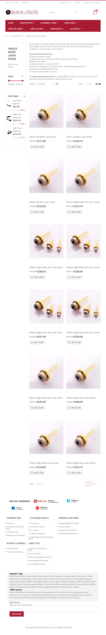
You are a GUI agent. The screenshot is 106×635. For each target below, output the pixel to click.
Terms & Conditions (15, 552)
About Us (11, 523)
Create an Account (92, 3)
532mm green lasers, (64, 579)
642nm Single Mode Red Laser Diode (46, 332)
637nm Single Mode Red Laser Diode (83, 202)
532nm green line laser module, (63, 581)
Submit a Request (38, 533)
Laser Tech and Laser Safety (37, 549)
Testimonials (12, 532)
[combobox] (63, 12)
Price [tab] (11, 76)
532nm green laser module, (21, 581)
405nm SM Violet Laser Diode (42, 137)
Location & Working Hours (14, 527)
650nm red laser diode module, (83, 584)
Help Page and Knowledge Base (41, 538)
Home (6, 36)
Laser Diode (16, 36)
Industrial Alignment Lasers (40, 557)
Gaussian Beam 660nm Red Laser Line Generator (18, 101)
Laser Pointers (35, 553)
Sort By (32, 84)
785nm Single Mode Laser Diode (81, 463)
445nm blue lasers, (79, 576)
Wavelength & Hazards (38, 560)
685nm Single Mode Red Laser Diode (46, 397)
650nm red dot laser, (46, 584)
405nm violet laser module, (21, 576)
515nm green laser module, (43, 579)
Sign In (77, 3)
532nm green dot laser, (82, 579)
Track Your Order (38, 526)
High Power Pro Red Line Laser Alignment (18, 128)
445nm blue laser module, (60, 576)
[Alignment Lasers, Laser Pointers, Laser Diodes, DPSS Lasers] (22, 12)
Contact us (35, 523)
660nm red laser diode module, (67, 587)
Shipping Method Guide (69, 523)
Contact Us (65, 3)
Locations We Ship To (68, 530)
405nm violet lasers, (40, 576)
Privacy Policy (12, 548)
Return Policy (64, 526)
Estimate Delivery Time (68, 533)
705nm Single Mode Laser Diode (81, 397)
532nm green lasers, (41, 581)
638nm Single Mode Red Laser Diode (46, 267)
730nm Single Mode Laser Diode (44, 463)
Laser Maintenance (37, 564)
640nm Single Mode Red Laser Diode (83, 267)
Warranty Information (16, 535)
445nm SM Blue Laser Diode (79, 137)
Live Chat (34, 530)
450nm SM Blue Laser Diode (42, 202)
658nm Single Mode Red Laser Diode (83, 332)
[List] (100, 84)
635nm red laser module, (27, 584)
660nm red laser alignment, (42, 587)
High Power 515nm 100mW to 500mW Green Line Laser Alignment (18, 114)
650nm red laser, (62, 584)
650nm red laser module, (20, 587)
